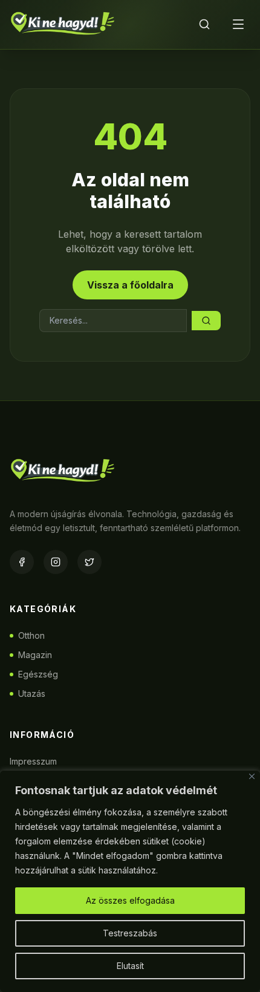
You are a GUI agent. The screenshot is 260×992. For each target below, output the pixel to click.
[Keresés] (204, 24)
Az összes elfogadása (130, 900)
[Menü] (238, 24)
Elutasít (130, 966)
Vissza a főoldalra (130, 285)
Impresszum (33, 761)
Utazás (31, 693)
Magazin (35, 655)
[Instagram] (56, 562)
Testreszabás (130, 933)
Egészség (38, 674)
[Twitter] (89, 562)
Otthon (31, 635)
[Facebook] (22, 562)
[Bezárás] (252, 776)
